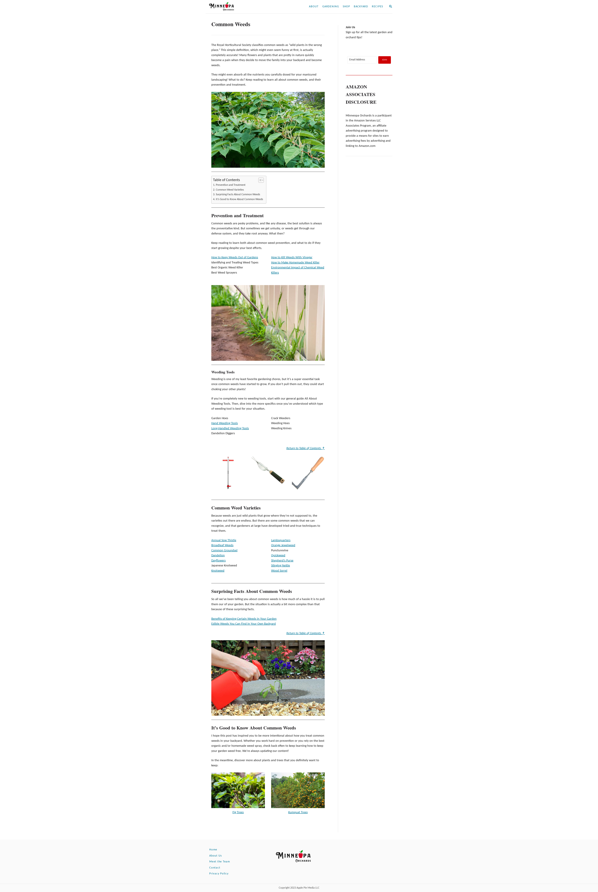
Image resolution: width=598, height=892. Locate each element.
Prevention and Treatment (230, 185)
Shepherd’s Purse (282, 560)
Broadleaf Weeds (222, 545)
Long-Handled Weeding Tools (230, 428)
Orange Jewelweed (283, 545)
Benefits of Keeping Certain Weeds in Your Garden (244, 618)
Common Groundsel (224, 550)
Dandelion (218, 555)
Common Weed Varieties (230, 189)
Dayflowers (218, 560)
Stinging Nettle (280, 565)
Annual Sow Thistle (223, 540)
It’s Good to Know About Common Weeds (239, 199)
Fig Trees (238, 812)
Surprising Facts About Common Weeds (238, 194)
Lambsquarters (280, 540)
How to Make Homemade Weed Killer (295, 262)
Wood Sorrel (279, 570)
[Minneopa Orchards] (243, 7)
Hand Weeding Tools (224, 423)
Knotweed (217, 570)
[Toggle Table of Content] (259, 180)
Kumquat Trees (298, 812)
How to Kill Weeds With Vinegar (291, 257)
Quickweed (278, 555)
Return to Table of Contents (305, 448)
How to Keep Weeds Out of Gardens (234, 257)
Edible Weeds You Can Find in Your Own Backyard (243, 623)
